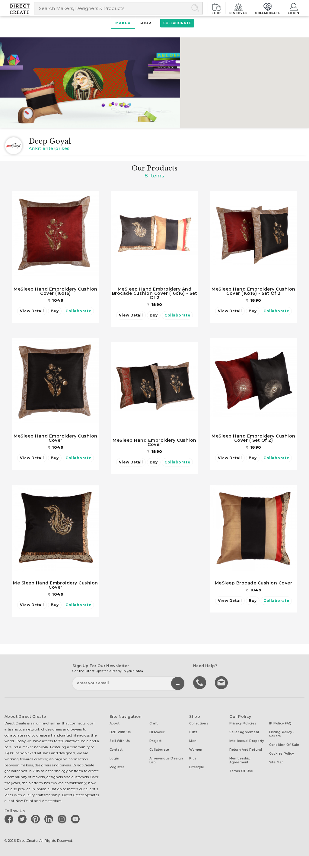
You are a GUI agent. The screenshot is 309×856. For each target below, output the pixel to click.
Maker (123, 23)
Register (117, 767)
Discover (238, 12)
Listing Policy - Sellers (282, 734)
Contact (116, 750)
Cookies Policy (281, 754)
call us (200, 682)
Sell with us (120, 741)
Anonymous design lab (166, 760)
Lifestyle (196, 767)
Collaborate (268, 12)
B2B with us (120, 732)
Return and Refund (245, 750)
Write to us (222, 682)
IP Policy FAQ (280, 723)
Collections (198, 723)
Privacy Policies (242, 723)
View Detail (32, 311)
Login (293, 12)
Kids (192, 758)
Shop (217, 12)
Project (155, 741)
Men (192, 741)
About (114, 723)
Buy (55, 311)
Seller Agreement (244, 732)
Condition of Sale (284, 745)
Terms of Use (241, 771)
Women (195, 750)
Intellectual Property (246, 741)
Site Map (276, 762)
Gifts (193, 732)
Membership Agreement (239, 760)
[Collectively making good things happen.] (22, 9)
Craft (153, 723)
